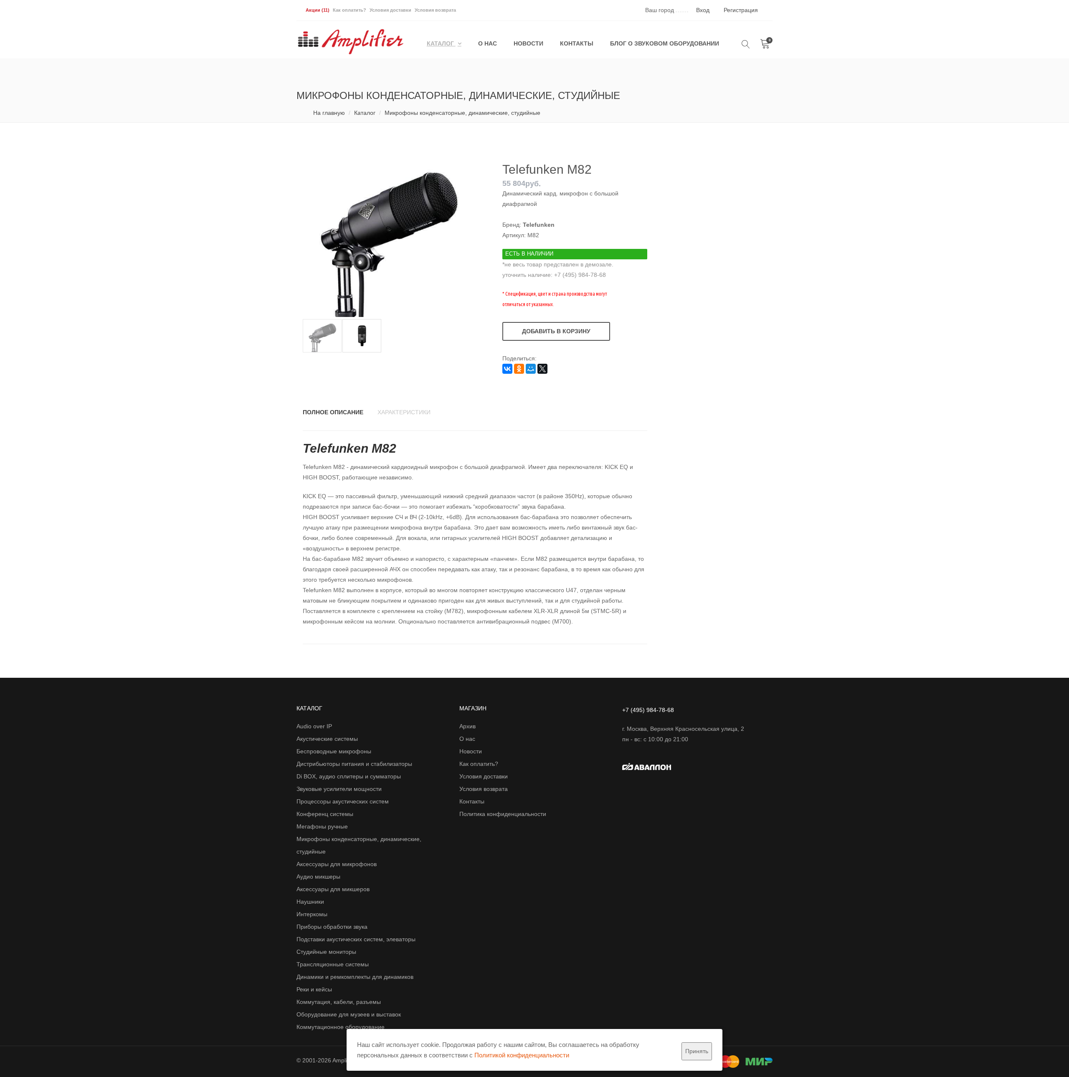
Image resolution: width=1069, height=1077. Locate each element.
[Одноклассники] (519, 369)
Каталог (441, 43)
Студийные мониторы (326, 951)
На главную (329, 112)
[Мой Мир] (531, 369)
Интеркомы (311, 914)
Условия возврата (435, 10)
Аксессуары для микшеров (333, 889)
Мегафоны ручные (322, 826)
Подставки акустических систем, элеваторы (355, 939)
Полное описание (333, 412)
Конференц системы (324, 814)
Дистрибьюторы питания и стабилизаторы (354, 763)
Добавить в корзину (556, 331)
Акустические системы (327, 738)
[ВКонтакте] (507, 369)
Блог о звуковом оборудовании (664, 43)
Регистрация (741, 10)
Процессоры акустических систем (342, 801)
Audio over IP (314, 726)
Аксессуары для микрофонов (336, 864)
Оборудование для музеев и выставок (348, 1014)
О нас (487, 43)
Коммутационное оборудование (340, 1027)
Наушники (310, 901)
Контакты (576, 43)
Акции (317, 10)
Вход (702, 10)
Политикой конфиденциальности (521, 1055)
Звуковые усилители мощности (339, 789)
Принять (696, 1051)
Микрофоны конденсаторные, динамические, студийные (462, 112)
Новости (528, 43)
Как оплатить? (349, 10)
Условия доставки (390, 10)
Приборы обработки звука (331, 926)
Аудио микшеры (318, 876)
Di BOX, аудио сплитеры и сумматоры (348, 776)
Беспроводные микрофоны (333, 751)
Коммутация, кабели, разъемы (338, 1001)
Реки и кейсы (314, 989)
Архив (467, 726)
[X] (542, 369)
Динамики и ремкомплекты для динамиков (354, 976)
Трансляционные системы (332, 964)
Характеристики (404, 412)
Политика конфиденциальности (502, 814)
